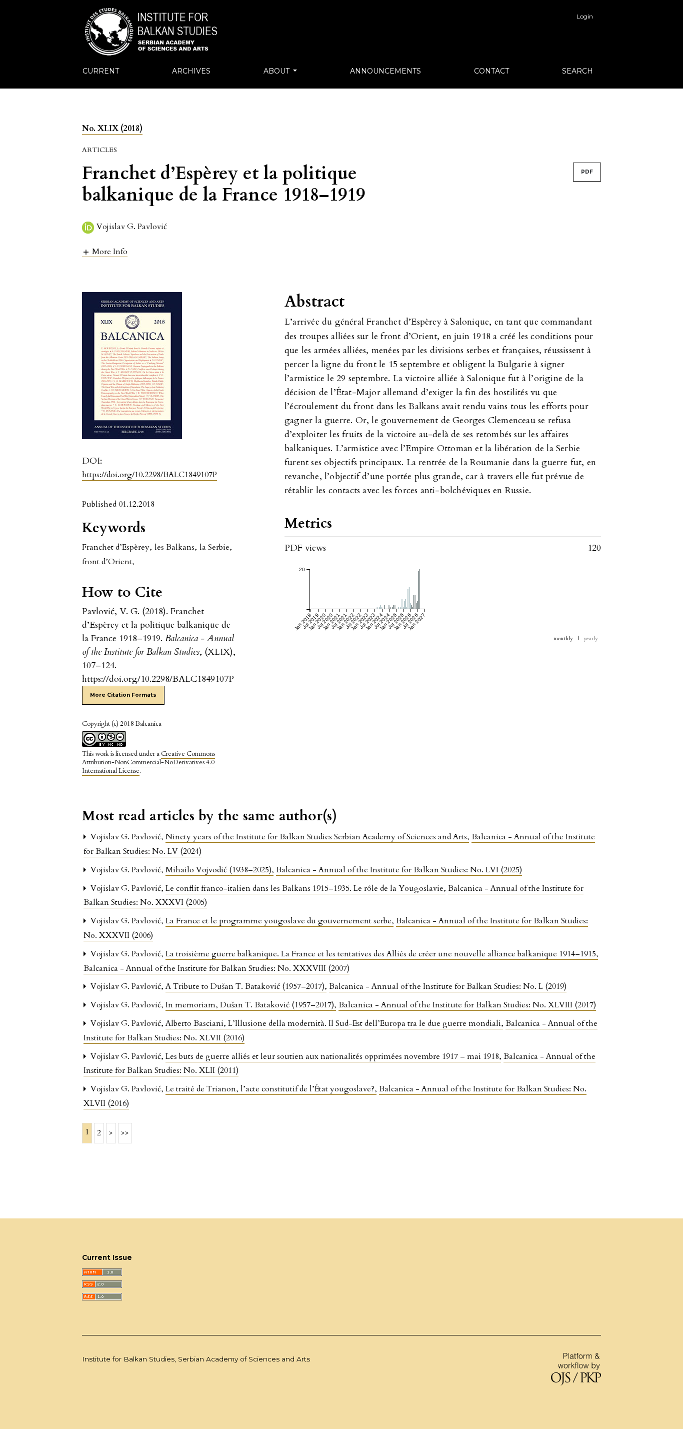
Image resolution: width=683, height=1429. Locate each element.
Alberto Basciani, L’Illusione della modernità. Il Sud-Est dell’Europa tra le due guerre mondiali (334, 1023)
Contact (491, 71)
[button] (105, 251)
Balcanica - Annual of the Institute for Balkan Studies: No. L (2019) (447, 986)
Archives (191, 71)
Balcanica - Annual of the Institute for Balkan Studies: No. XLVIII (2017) (467, 1004)
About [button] (278, 71)
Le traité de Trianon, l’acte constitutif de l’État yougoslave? (271, 1088)
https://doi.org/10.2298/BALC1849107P (149, 474)
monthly (563, 638)
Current (100, 71)
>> (125, 1132)
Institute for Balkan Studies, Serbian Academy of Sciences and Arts (196, 1359)
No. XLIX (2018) (112, 128)
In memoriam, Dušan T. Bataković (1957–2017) (251, 1004)
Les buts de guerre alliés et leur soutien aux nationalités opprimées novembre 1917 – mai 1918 (333, 1056)
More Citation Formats (123, 695)
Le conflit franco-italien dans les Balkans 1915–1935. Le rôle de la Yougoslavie (306, 888)
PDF (587, 172)
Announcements (385, 71)
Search (577, 71)
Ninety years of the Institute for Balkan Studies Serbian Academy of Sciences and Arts (317, 836)
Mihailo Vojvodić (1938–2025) (220, 869)
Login (584, 16)
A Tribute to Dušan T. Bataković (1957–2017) (246, 986)
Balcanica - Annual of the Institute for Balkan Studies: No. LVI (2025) (399, 869)
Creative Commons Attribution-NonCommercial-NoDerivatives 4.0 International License (148, 762)
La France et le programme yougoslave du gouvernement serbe (280, 920)
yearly (591, 638)
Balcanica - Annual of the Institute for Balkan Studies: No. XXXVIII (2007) (217, 968)
